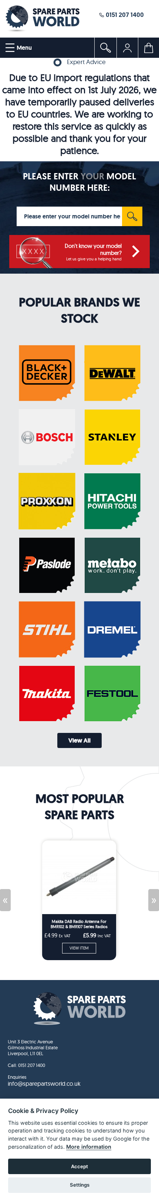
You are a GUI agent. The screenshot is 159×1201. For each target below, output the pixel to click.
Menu (23, 48)
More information (88, 1147)
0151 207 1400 (124, 14)
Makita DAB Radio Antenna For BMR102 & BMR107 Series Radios (79, 924)
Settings (79, 1185)
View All (79, 740)
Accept (79, 1166)
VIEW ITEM (79, 948)
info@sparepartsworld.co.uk (44, 1083)
